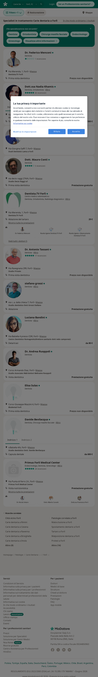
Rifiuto (57, 131)
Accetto (76, 131)
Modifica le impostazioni (24, 132)
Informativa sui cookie (22, 123)
